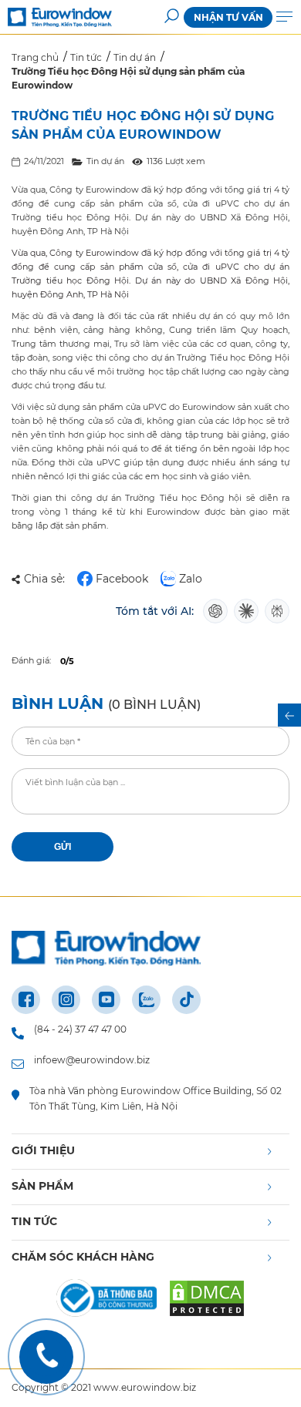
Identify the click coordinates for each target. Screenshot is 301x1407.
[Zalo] (146, 1000)
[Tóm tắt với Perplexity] (277, 611)
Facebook (122, 579)
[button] (171, 18)
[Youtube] (106, 1000)
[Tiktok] (186, 1000)
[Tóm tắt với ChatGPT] (215, 611)
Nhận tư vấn (228, 17)
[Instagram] (66, 1000)
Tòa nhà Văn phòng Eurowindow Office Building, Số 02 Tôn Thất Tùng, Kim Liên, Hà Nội (155, 1098)
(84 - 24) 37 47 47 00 (80, 1029)
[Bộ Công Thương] (106, 1300)
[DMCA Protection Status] (206, 1300)
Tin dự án (105, 161)
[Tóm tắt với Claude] (246, 611)
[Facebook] (26, 1000)
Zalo (190, 579)
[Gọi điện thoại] (46, 1357)
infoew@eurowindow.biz (92, 1060)
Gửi (62, 846)
